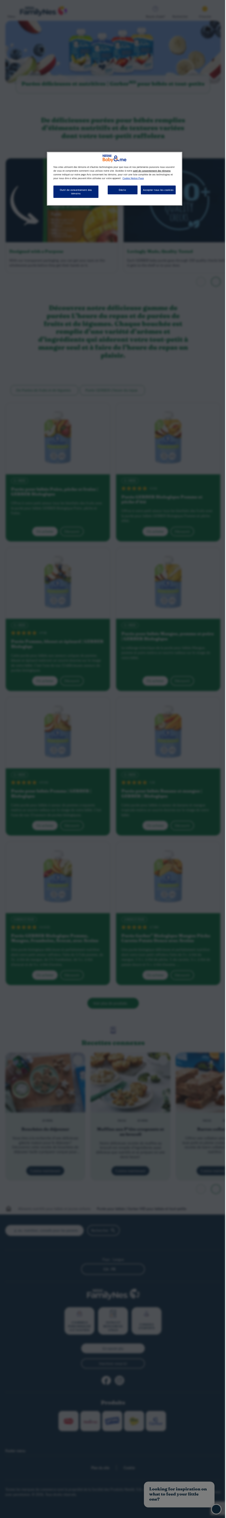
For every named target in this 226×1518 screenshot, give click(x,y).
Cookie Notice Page (149, 178)
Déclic (119, 189)
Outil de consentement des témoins (75, 191)
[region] (113, 179)
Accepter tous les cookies (155, 189)
